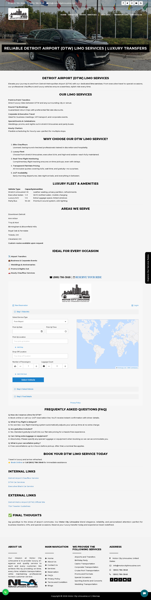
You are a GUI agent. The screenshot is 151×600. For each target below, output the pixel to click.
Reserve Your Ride (88, 277)
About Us (73, 15)
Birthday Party (81, 560)
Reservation (121, 15)
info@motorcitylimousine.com (127, 565)
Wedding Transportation (86, 584)
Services (92, 15)
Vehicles (105, 15)
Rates (83, 15)
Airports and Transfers (85, 557)
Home (63, 15)
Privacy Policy (54, 579)
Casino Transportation (85, 564)
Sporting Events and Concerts (88, 581)
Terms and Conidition (57, 582)
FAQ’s (50, 575)
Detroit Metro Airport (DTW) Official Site (26, 502)
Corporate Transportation (86, 567)
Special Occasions (83, 577)
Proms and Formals (84, 574)
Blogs (50, 585)
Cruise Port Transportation (87, 570)
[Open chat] (144, 593)
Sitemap (96, 596)
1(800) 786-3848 (120, 570)
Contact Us (136, 15)
